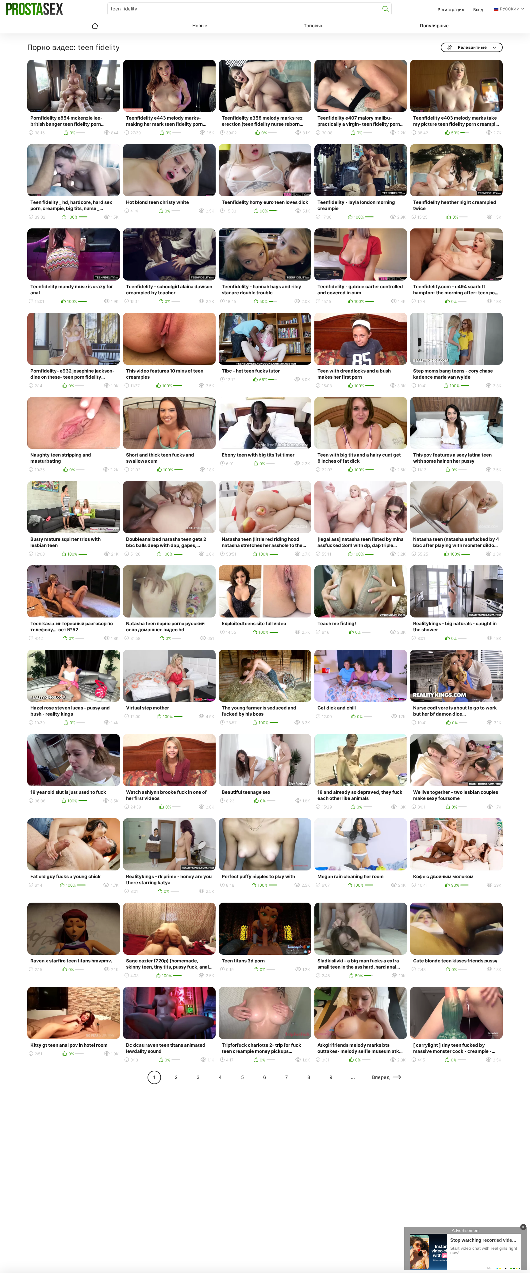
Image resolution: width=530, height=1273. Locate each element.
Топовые (314, 26)
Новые (199, 26)
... (353, 1077)
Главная (94, 26)
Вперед (381, 1077)
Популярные (434, 26)
